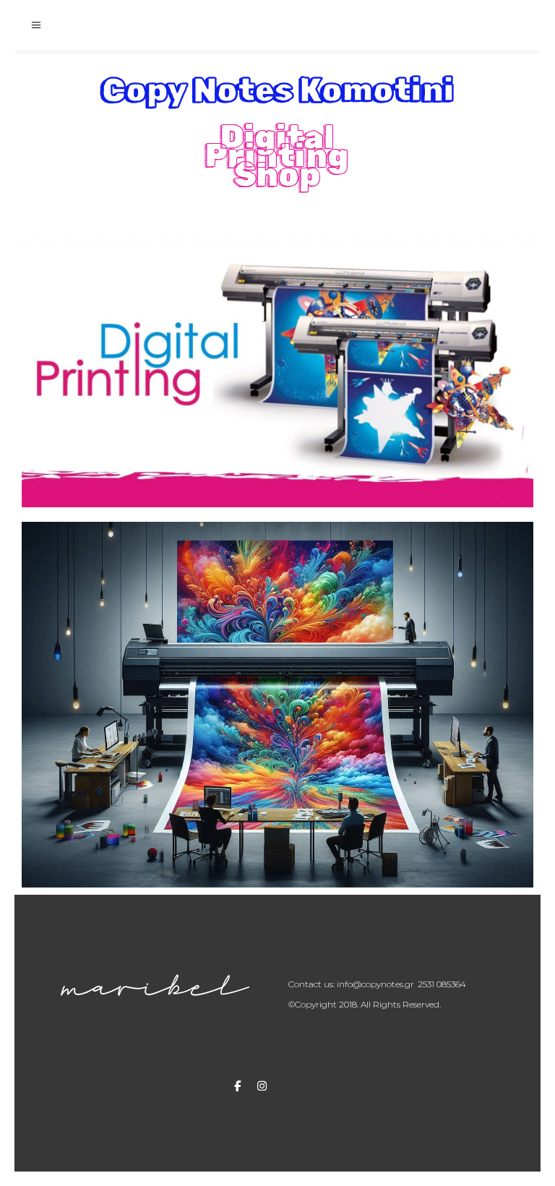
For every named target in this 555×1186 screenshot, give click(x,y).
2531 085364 (442, 984)
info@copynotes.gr (375, 984)
